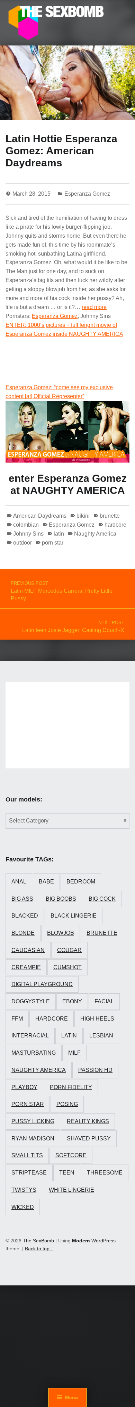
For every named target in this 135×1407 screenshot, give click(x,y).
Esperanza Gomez (87, 194)
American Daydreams (39, 516)
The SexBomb (38, 1240)
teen (66, 1173)
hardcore (115, 525)
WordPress (103, 1240)
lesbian (101, 1035)
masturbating (33, 1053)
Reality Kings (88, 1121)
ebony (72, 1001)
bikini (83, 516)
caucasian (28, 950)
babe (46, 881)
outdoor (22, 543)
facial (104, 1001)
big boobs (61, 899)
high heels (97, 1019)
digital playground (42, 984)
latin (59, 534)
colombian (26, 525)
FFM (17, 1019)
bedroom (80, 881)
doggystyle (30, 1001)
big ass (22, 899)
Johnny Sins (28, 534)
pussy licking (32, 1121)
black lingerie (74, 916)
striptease (29, 1173)
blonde (23, 933)
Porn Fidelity (71, 1087)
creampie (26, 967)
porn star (52, 543)
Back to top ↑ (39, 1248)
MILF (74, 1053)
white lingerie (71, 1190)
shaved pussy (89, 1138)
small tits (27, 1155)
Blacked (24, 916)
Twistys (23, 1190)
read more (94, 307)
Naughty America (95, 534)
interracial (30, 1035)
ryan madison (32, 1138)
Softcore (71, 1155)
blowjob (60, 933)
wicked (22, 1207)
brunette (110, 516)
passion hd (95, 1070)
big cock (102, 899)
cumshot (67, 967)
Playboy (24, 1087)
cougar (69, 950)
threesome (105, 1173)
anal (18, 881)
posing (67, 1104)
